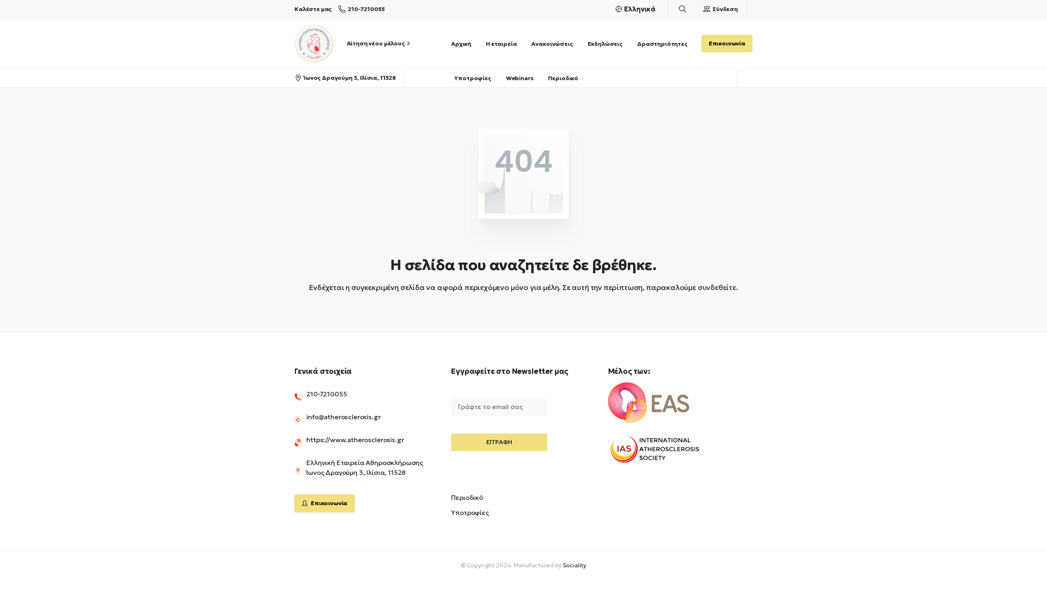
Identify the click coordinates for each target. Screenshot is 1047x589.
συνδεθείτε (717, 287)
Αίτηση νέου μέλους (376, 43)
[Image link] (662, 407)
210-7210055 (366, 9)
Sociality (574, 565)
